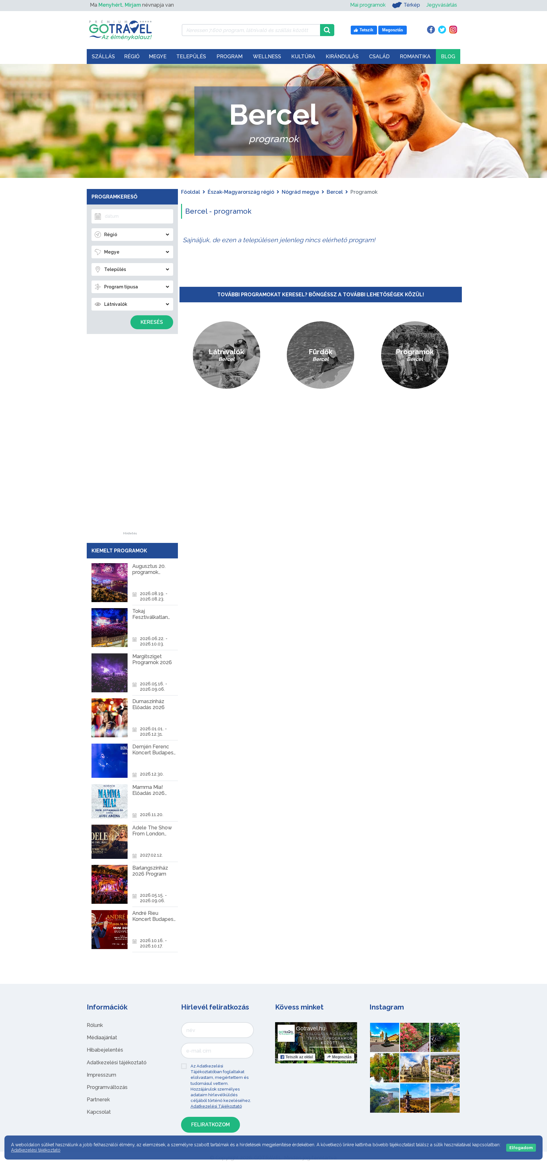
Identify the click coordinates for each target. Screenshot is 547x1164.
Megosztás (342, 1057)
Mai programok (368, 5)
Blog (448, 56)
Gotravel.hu (310, 1028)
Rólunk (95, 1025)
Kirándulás (342, 56)
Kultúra (303, 56)
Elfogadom (521, 1147)
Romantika (415, 56)
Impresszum (101, 1075)
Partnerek (98, 1100)
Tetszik (299, 1057)
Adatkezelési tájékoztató (117, 1063)
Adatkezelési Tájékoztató (216, 1106)
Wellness (267, 56)
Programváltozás (107, 1087)
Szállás (103, 56)
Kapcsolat (99, 1112)
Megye (158, 56)
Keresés (152, 322)
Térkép (412, 5)
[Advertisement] (130, 437)
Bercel (335, 192)
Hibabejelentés (105, 1050)
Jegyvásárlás (441, 5)
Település (191, 56)
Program (229, 56)
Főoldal (190, 192)
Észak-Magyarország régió (241, 192)
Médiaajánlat (102, 1038)
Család (379, 56)
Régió (132, 56)
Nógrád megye (300, 192)
